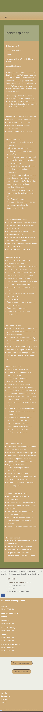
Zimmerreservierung (22, 663)
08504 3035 (11, 579)
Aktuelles (21, 681)
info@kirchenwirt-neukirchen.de (19, 582)
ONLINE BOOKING (21, 671)
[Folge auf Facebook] (3, 595)
